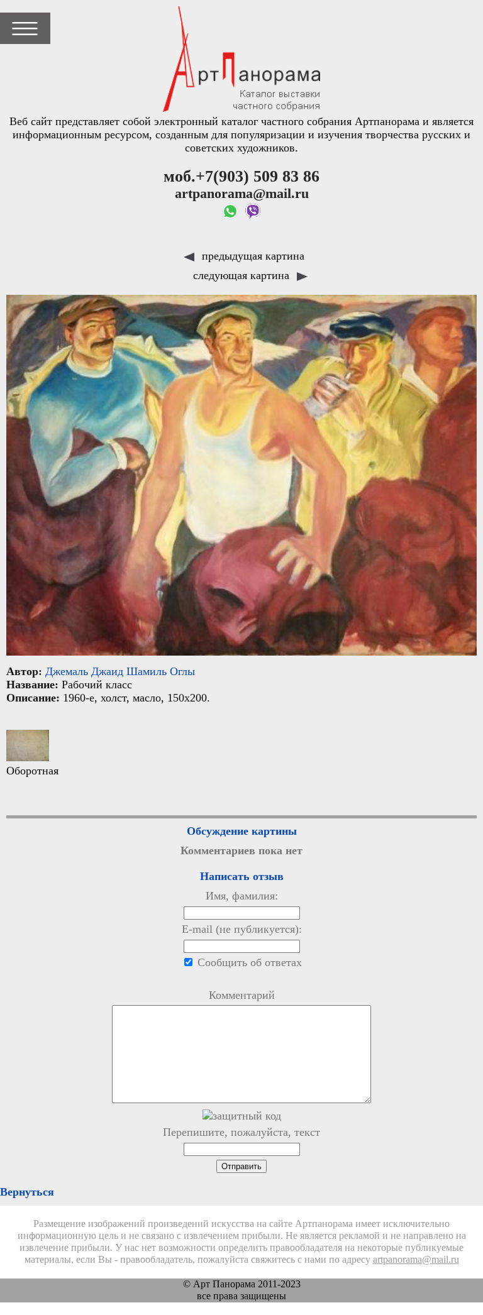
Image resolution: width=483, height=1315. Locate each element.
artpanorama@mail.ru (416, 1259)
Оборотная (32, 770)
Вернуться (27, 1192)
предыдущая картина (251, 256)
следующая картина (242, 275)
